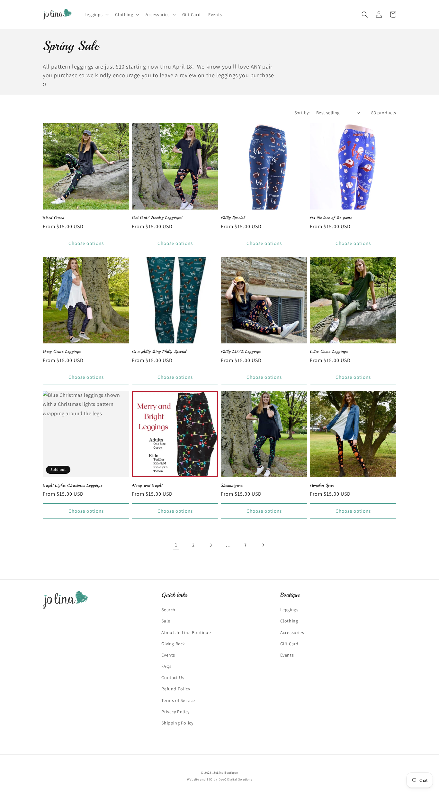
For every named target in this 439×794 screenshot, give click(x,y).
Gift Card (289, 644)
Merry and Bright (147, 485)
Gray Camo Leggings (62, 351)
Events (168, 655)
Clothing (289, 621)
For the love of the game (331, 217)
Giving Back (173, 644)
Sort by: (302, 113)
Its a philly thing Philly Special (159, 351)
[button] (96, 14)
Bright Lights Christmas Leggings (72, 485)
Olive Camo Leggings (329, 351)
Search (168, 609)
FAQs (166, 666)
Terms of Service (178, 700)
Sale (165, 621)
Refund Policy (175, 689)
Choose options (86, 243)
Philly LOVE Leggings (241, 351)
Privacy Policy (175, 712)
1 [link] (176, 544)
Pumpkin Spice (322, 485)
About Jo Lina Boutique (186, 632)
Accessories (292, 632)
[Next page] (263, 545)
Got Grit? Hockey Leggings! (157, 217)
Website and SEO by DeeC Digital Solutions (219, 779)
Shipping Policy (177, 723)
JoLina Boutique (225, 773)
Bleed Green (54, 217)
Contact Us (172, 677)
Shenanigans (232, 485)
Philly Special (233, 217)
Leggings (289, 609)
